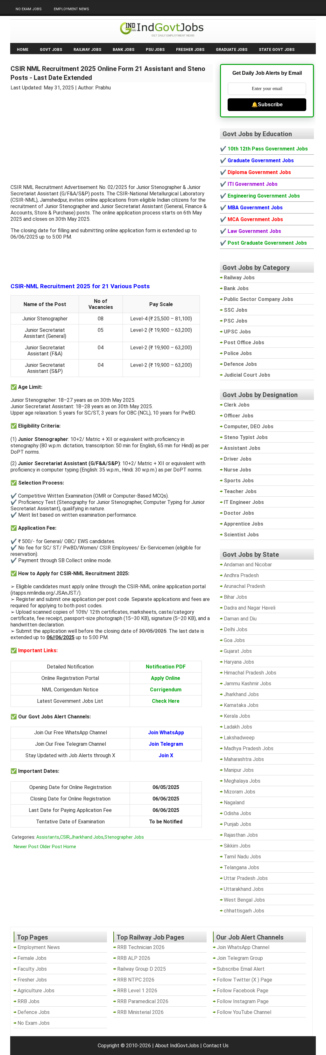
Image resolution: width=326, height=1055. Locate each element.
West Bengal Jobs (244, 900)
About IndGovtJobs (177, 1046)
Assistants (47, 837)
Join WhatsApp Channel (243, 947)
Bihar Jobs (235, 597)
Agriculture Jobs (36, 991)
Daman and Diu (240, 619)
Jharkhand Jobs (87, 837)
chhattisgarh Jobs (244, 911)
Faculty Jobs (32, 969)
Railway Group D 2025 (141, 969)
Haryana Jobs (239, 662)
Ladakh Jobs (238, 727)
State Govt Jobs (276, 49)
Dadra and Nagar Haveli (249, 608)
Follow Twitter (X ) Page (244, 980)
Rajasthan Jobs (241, 835)
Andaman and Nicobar (248, 565)
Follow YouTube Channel (244, 1012)
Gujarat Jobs (238, 651)
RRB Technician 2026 (141, 947)
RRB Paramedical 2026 (142, 1001)
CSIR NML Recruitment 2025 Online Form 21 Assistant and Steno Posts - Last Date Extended (108, 73)
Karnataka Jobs (241, 705)
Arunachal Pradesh (244, 586)
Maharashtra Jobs (244, 759)
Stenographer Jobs (124, 837)
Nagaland (234, 803)
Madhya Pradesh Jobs (248, 748)
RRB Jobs (28, 1001)
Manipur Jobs (239, 770)
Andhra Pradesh (241, 575)
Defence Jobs (34, 1012)
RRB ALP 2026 (133, 958)
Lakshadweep (239, 738)
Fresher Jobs (190, 49)
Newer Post (26, 846)
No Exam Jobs (29, 9)
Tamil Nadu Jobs (242, 857)
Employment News (71, 9)
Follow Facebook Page (242, 991)
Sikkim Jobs (237, 846)
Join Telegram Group (240, 958)
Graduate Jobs (231, 49)
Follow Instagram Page (243, 1001)
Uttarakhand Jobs (244, 889)
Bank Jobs (123, 49)
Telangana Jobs (241, 867)
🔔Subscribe (267, 104)
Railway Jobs (87, 49)
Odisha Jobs (237, 813)
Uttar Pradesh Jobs (246, 878)
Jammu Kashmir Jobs (247, 684)
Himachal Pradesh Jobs (250, 673)
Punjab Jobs (237, 824)
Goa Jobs (234, 640)
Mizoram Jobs (239, 792)
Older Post (51, 846)
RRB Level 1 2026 (137, 991)
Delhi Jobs (235, 629)
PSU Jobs (155, 49)
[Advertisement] (111, 133)
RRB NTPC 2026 (135, 980)
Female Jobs (32, 958)
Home (22, 49)
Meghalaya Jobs (242, 781)
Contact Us (216, 1046)
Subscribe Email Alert (241, 969)
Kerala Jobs (237, 716)
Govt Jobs (51, 49)
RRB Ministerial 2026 (140, 1012)
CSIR (65, 837)
